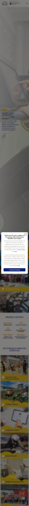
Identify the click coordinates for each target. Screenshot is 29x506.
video (15, 251)
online (18, 265)
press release (21, 249)
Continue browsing (14, 270)
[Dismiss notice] (26, 234)
